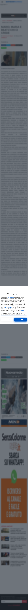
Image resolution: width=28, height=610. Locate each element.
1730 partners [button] (10, 297)
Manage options (7, 319)
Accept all (20, 319)
